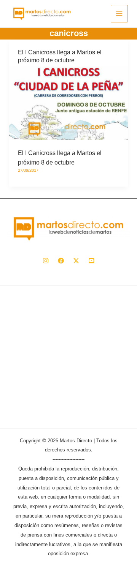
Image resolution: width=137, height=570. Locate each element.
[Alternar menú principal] (119, 13)
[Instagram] (46, 261)
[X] (76, 261)
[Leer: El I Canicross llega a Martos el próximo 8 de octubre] (68, 102)
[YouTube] (91, 261)
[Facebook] (61, 261)
